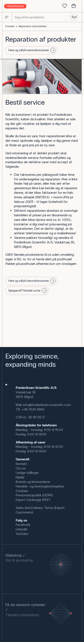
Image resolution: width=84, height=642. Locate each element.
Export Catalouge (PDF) (33, 500)
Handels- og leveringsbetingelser (40, 486)
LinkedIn (22, 529)
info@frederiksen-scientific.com (47, 405)
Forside (9, 26)
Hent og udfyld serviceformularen (28, 50)
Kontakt (21, 464)
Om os (21, 468)
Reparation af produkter (33, 26)
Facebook (23, 525)
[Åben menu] (7, 17)
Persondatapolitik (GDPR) (34, 495)
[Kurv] (73, 6)
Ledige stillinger (27, 473)
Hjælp (20, 477)
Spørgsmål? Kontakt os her (24, 290)
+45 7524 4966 (33, 409)
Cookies (22, 491)
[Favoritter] (64, 6)
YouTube (22, 534)
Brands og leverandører (33, 482)
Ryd (74, 17)
